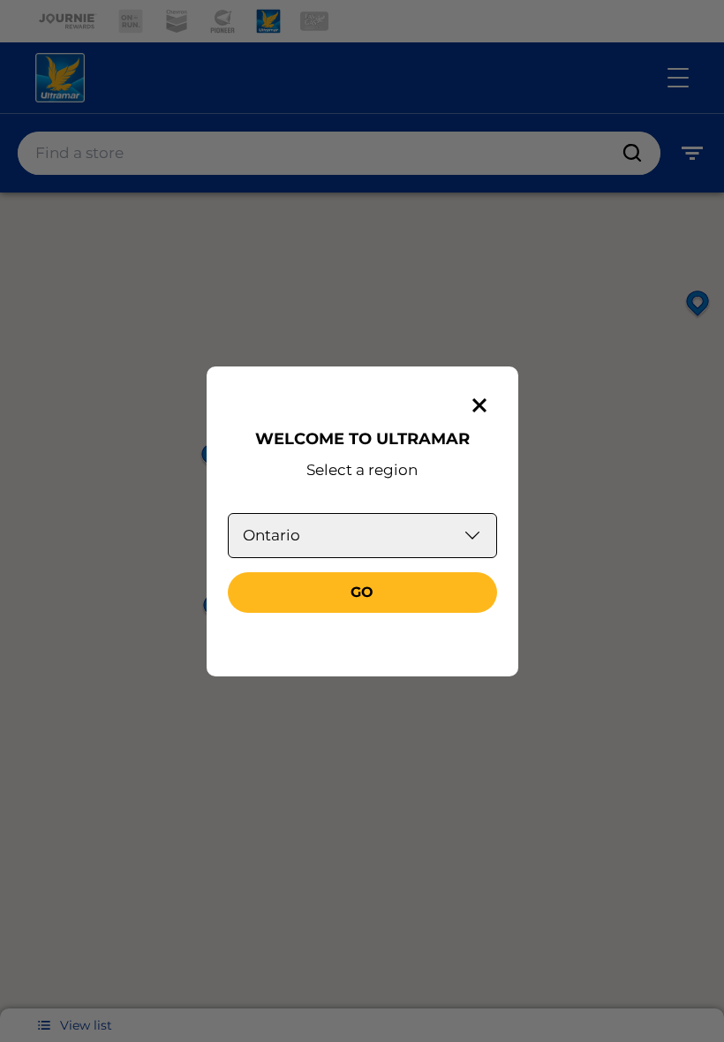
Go (362, 592)
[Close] (479, 405)
